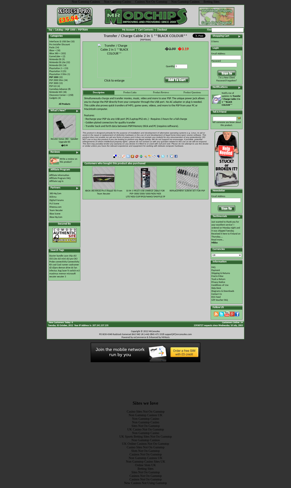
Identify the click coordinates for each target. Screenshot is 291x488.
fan (75, 268)
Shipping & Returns (220, 273)
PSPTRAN (83, 30)
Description (99, 92)
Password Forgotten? (226, 81)
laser (64, 271)
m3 (78, 271)
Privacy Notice (218, 282)
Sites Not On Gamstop (145, 425)
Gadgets (53, 98)
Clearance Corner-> (58, 95)
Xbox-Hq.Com (55, 217)
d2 (50, 268)
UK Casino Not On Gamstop (145, 429)
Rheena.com (55, 207)
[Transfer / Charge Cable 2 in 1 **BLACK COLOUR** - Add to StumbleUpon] (141, 157)
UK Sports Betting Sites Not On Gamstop (145, 436)
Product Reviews (161, 92)
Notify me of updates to (231, 99)
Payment (215, 270)
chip (71, 256)
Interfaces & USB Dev (59, 41)
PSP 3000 (53, 83)
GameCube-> (55, 56)
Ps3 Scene (54, 204)
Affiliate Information (59, 175)
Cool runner (62, 265)
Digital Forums (56, 200)
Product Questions (192, 92)
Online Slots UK (145, 465)
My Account (128, 30)
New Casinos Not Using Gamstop (145, 483)
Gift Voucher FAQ (219, 300)
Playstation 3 (55, 71)
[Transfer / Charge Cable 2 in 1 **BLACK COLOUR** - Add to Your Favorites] (167, 157)
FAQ (213, 267)
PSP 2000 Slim (56, 80)
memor (62, 274)
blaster (52, 256)
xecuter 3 (61, 277)
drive (68, 268)
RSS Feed (216, 297)
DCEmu (52, 197)
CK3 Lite (53, 259)
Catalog (59, 30)
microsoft (71, 274)
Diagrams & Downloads (222, 291)
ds (72, 268)
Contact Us (216, 294)
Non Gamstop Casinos (145, 440)
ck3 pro (69, 259)
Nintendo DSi (55, 65)
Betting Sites (145, 468)
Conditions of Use (219, 285)
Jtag (60, 271)
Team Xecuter (56, 210)
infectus (53, 271)
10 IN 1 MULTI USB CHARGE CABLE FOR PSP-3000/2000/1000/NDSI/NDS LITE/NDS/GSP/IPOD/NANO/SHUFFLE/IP (145, 194)
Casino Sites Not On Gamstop (146, 411)
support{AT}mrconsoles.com (178, 334)
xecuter (52, 277)
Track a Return (218, 279)
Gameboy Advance (58, 89)
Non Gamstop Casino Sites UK (145, 461)
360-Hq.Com (55, 193)
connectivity (61, 262)
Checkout (162, 30)
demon (61, 268)
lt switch (72, 271)
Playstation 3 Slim (58, 74)
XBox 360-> (54, 53)
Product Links (130, 92)
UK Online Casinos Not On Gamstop (145, 443)
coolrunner (74, 265)
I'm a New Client (227, 78)
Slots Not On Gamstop (145, 450)
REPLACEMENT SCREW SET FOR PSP (187, 191)
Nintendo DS (55, 59)
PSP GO (53, 86)
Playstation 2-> (56, 68)
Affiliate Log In (56, 181)
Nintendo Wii (55, 92)
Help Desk (216, 288)
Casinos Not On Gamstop (145, 454)
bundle (60, 256)
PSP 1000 (70, 30)
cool (54, 265)
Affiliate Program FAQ (59, 178)
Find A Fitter (217, 276)
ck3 (74, 256)
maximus (53, 274)
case (66, 256)
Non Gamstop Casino (145, 418)
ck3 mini (62, 259)
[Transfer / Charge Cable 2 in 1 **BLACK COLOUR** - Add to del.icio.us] (115, 157)
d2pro (55, 268)
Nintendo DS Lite (57, 62)
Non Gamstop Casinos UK (146, 415)
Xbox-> (52, 50)
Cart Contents (145, 30)
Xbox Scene (54, 214)
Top (50, 30)
